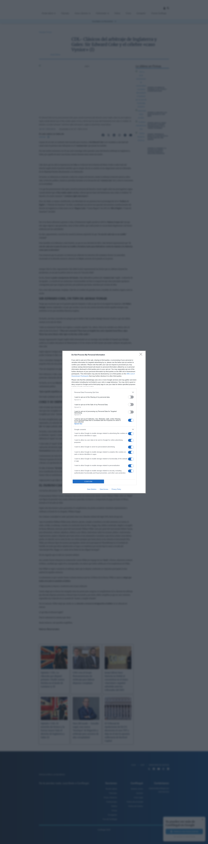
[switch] (131, 397)
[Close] (141, 355)
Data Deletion (91, 489)
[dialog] (104, 422)
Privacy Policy (116, 489)
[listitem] (104, 392)
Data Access (104, 489)
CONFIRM (88, 481)
